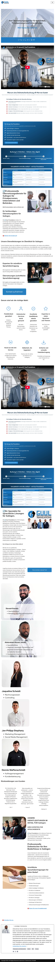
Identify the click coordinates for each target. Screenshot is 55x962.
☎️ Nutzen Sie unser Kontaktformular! (37, 908)
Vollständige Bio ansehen (19, 946)
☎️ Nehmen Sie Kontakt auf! (10, 235)
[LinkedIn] (17, 951)
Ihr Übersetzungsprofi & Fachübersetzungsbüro (29, 914)
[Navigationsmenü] (52, 2)
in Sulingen (50, 914)
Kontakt (34, 960)
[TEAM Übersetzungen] (5, 2)
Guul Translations (7, 914)
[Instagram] (15, 951)
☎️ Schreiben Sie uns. (8, 920)
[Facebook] (13, 951)
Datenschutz (28, 960)
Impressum (22, 960)
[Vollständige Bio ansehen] (27, 946)
